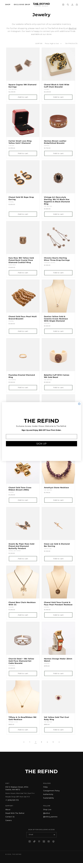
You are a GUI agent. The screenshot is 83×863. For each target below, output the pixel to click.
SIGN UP (41, 443)
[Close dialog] (79, 404)
